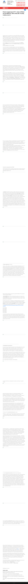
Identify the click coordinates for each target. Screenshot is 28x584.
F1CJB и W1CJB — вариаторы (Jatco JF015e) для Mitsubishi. (11, 573)
